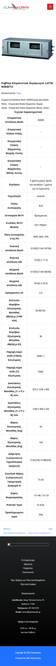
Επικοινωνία (28, 572)
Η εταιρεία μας (28, 560)
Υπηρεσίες (28, 568)
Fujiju (19, 93)
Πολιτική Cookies (28, 584)
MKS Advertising (33, 658)
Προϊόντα (28, 564)
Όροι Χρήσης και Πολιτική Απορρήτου (28, 580)
